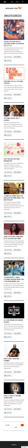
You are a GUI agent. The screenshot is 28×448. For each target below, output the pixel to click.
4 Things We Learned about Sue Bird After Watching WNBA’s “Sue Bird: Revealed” (14, 198)
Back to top (14, 444)
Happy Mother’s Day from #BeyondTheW (11, 160)
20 (11, 427)
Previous (7, 425)
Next (16, 427)
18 (18, 425)
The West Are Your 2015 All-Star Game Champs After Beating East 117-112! (14, 44)
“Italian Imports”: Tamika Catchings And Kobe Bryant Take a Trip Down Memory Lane (14, 279)
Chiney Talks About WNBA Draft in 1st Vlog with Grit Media (13, 238)
